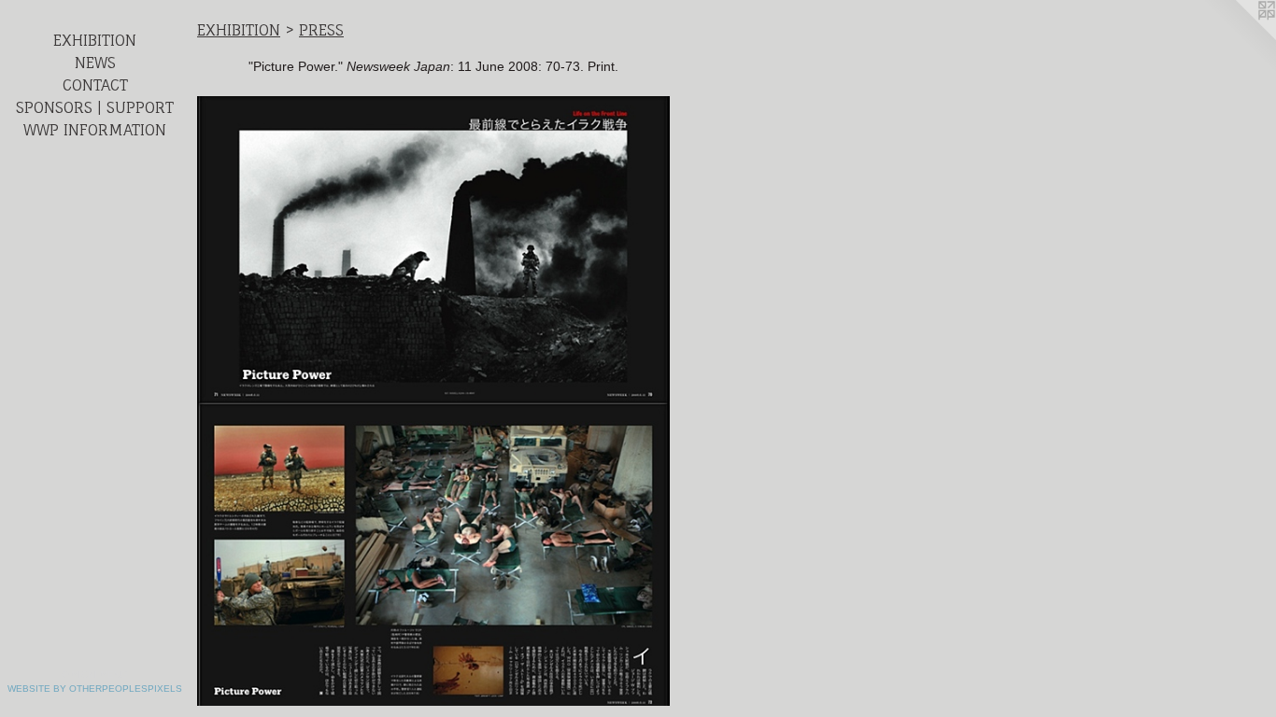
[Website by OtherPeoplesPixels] (1238, 37)
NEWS (95, 62)
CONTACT (95, 85)
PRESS (321, 30)
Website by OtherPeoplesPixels (94, 688)
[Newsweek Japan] (433, 401)
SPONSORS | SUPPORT (95, 107)
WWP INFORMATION (94, 129)
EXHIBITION (94, 40)
